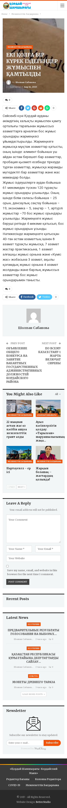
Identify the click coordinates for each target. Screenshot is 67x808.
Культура (33, 676)
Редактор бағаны (17, 779)
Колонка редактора (48, 779)
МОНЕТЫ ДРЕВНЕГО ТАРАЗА (33, 682)
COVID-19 (14, 785)
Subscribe (52, 742)
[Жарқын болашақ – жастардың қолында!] (48, 454)
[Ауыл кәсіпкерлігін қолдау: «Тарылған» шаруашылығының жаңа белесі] (48, 408)
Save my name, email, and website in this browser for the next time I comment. (32, 572)
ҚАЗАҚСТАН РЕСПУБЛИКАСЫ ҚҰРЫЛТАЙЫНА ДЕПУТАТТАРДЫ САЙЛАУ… (34, 658)
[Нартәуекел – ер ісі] (18, 454)
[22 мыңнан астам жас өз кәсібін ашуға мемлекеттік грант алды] (18, 408)
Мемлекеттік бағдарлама (20, 47)
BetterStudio (43, 802)
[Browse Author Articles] (33, 316)
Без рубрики (33, 624)
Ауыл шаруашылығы (46, 415)
